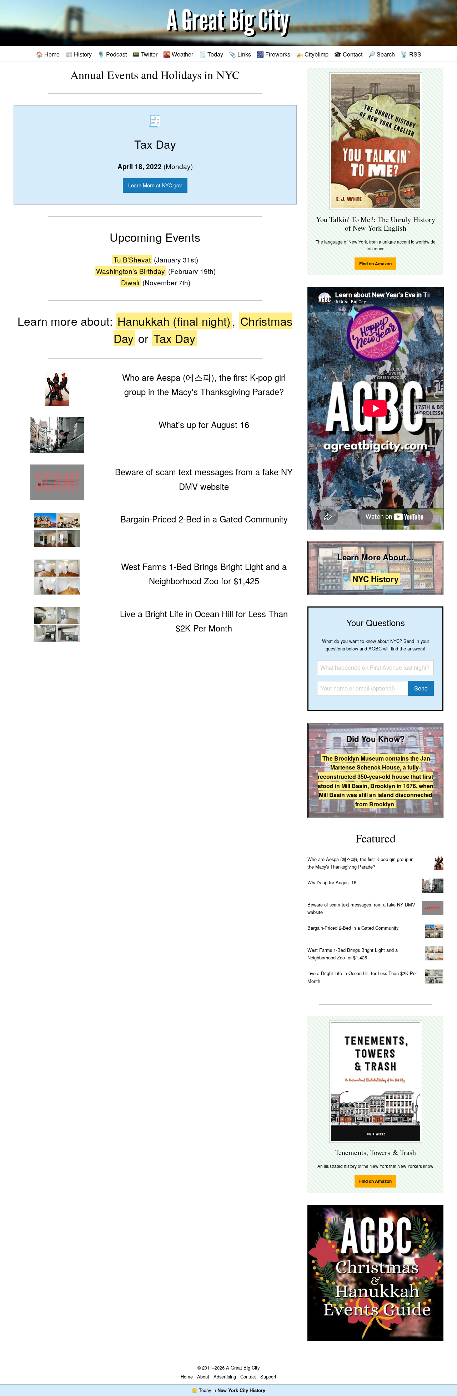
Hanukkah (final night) (174, 321)
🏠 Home (48, 54)
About (203, 1376)
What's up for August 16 (331, 882)
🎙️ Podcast (112, 54)
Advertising (225, 1376)
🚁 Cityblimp (312, 54)
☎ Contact (348, 54)
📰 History (78, 54)
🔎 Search (381, 54)
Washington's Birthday (130, 271)
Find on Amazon (375, 263)
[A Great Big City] (228, 23)
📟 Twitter (144, 54)
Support (268, 1376)
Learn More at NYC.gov (155, 185)
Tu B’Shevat (132, 259)
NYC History (375, 579)
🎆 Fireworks (273, 54)
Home (187, 1376)
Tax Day (174, 338)
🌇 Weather (178, 54)
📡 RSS (411, 54)
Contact (248, 1376)
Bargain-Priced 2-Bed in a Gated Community (352, 927)
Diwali (130, 282)
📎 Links (240, 54)
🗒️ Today (211, 54)
